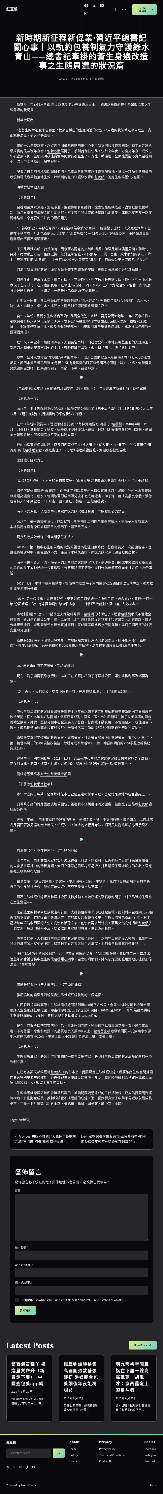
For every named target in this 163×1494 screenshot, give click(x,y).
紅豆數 (12, 9)
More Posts (140, 1345)
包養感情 (140, 445)
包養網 (72, 172)
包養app (127, 917)
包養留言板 (102, 1031)
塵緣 (101, 79)
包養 (97, 501)
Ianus (24, 1485)
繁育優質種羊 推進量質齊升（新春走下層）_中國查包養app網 (28, 1373)
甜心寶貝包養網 (140, 156)
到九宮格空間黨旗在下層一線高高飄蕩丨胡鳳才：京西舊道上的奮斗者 (132, 1377)
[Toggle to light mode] (124, 9)
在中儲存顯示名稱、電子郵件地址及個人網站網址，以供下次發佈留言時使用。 (74, 1300)
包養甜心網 (62, 959)
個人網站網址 (23, 1283)
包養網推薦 (126, 860)
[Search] (59, 1453)
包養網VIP (74, 290)
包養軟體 (54, 151)
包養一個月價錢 (32, 1103)
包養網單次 (107, 388)
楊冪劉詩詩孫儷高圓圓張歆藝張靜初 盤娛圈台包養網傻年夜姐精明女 (81, 1377)
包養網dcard (49, 233)
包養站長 (23, 207)
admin (63, 79)
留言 (18, 1190)
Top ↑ (153, 1485)
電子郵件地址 (24, 1265)
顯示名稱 (21, 1248)
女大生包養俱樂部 (53, 774)
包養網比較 (38, 784)
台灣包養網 (140, 1026)
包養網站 (25, 388)
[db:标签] (23, 1120)
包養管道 (23, 321)
